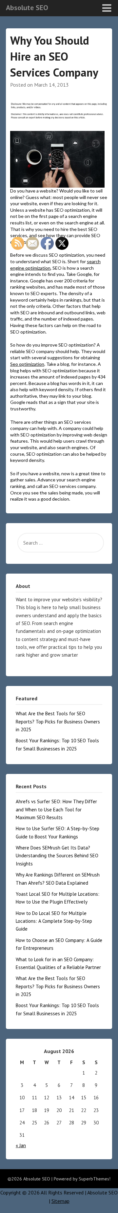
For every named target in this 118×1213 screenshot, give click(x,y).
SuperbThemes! (94, 1179)
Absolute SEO (27, 7)
